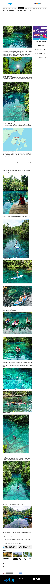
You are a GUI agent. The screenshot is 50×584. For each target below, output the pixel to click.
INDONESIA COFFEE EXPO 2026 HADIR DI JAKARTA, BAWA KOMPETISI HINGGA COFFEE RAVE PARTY (40, 42)
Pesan (3, 569)
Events (34, 8)
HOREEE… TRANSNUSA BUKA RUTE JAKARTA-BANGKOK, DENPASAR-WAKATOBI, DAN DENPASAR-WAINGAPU (40, 54)
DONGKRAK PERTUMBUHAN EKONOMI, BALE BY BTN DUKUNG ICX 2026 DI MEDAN (40, 50)
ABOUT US (44, 8)
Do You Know (30, 8)
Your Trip (15, 8)
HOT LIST (25, 8)
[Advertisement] (25, 19)
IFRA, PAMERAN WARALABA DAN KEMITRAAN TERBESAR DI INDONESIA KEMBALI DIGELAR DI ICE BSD (40, 46)
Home (4, 8)
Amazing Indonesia (21, 8)
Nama (3, 563)
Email (3, 566)
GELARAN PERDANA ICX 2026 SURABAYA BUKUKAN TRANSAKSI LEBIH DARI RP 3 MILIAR (40, 58)
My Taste (12, 8)
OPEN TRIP (40, 8)
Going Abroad (8, 8)
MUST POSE (37, 8)
